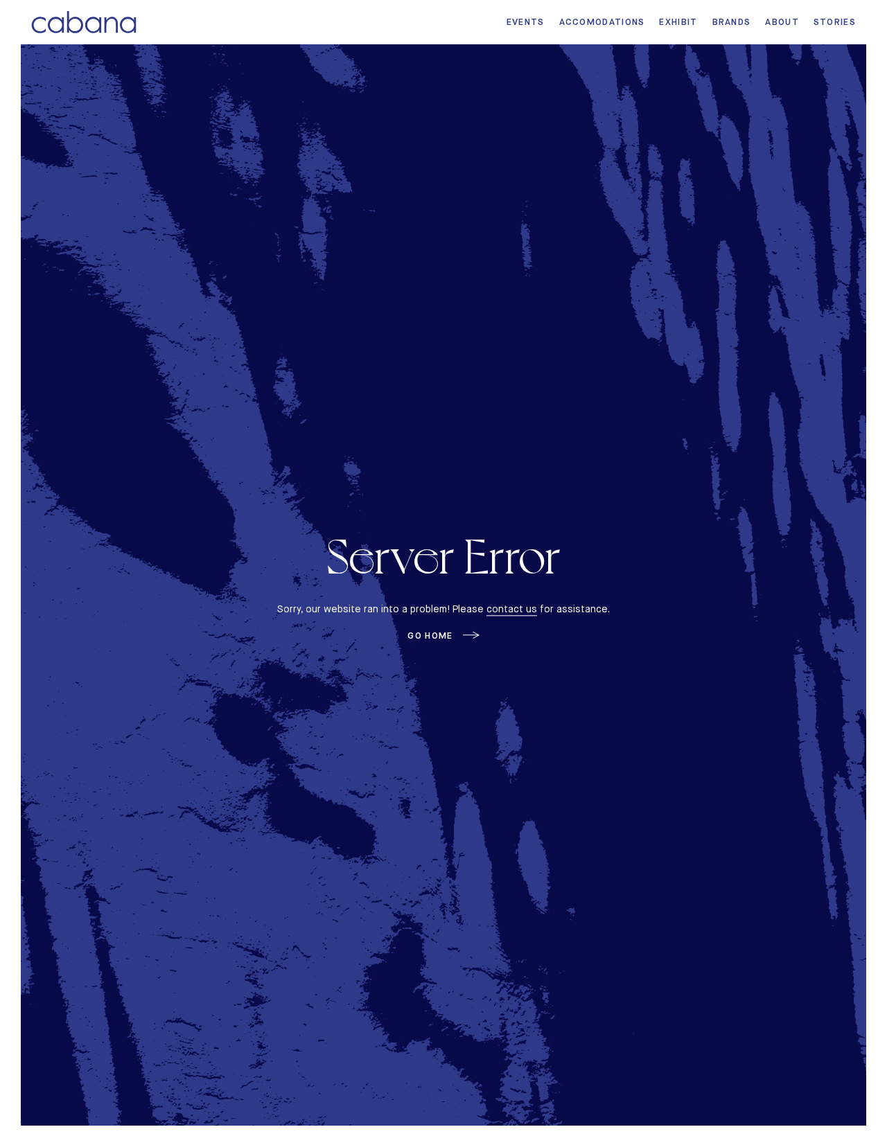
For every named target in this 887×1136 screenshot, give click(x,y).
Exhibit (678, 22)
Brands (731, 22)
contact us (511, 609)
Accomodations (602, 22)
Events (526, 22)
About (782, 22)
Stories (835, 22)
